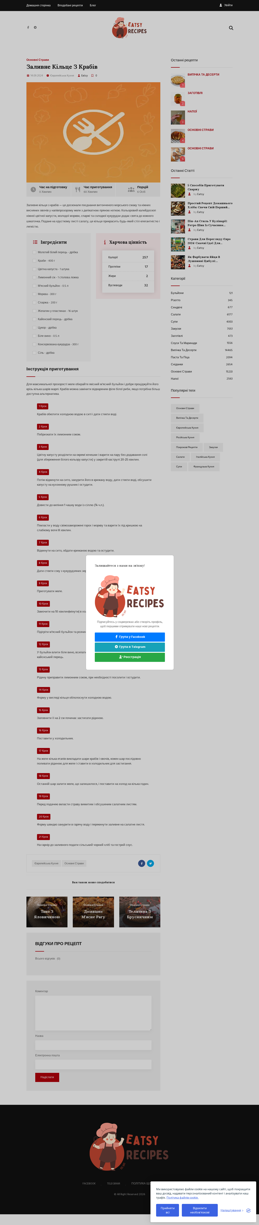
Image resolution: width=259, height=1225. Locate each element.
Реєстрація (132, 657)
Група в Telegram (131, 647)
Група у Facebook (131, 637)
